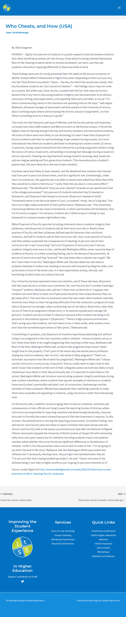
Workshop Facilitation (63, 539)
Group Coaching (63, 535)
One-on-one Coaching (63, 530)
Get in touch (103, 547)
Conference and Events (103, 530)
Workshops (103, 551)
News (9, 32)
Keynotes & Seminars (63, 543)
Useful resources (103, 543)
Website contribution (103, 556)
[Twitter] (22, 581)
